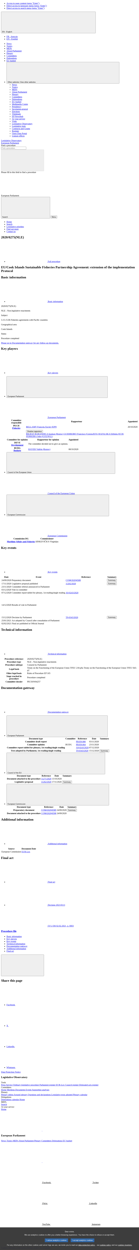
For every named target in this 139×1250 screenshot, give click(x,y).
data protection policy (86, 1245)
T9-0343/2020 (72, 617)
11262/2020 (71, 583)
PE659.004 (81, 744)
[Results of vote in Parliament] (86, 614)
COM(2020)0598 (48, 813)
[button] (42, 1130)
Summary (112, 580)
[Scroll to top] (22, 965)
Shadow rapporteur (34, 431)
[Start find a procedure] (22, 160)
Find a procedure (8, 145)
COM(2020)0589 (73, 580)
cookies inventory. (125, 1245)
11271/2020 (46, 779)
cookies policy (105, 1245)
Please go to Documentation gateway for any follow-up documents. (30, 343)
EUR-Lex (26, 852)
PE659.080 (81, 741)
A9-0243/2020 (72, 593)
